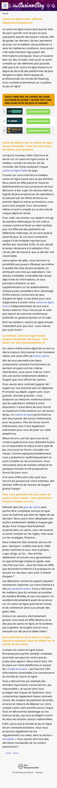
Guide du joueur (17, 669)
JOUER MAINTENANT (38, 111)
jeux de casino (31, 507)
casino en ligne (24, 414)
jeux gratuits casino (19, 588)
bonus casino (41, 356)
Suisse (8, 753)
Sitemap (39, 772)
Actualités (8, 739)
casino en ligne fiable (15, 170)
